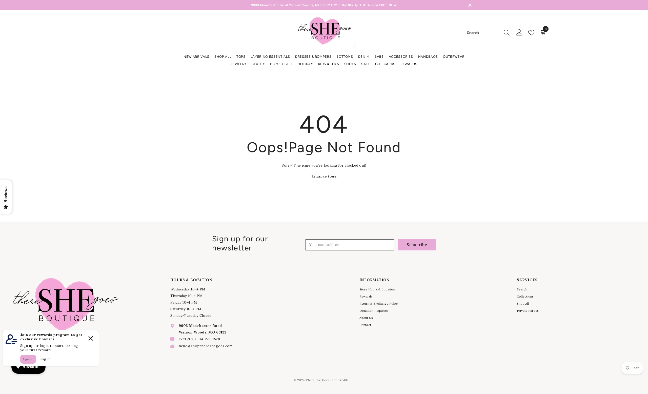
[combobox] (483, 33)
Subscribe (417, 244)
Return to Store (324, 176)
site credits (340, 380)
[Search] (488, 33)
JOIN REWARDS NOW (379, 5)
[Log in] (519, 33)
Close (470, 5)
